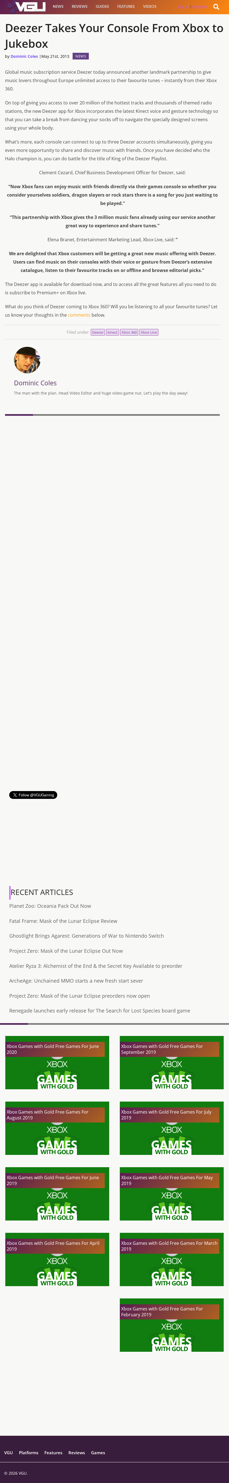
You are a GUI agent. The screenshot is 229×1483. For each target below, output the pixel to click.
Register (200, 6)
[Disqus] (112, 494)
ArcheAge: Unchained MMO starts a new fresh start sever (76, 980)
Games (98, 1452)
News (58, 7)
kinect (113, 332)
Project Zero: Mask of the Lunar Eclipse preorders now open (79, 995)
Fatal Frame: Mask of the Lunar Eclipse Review (63, 921)
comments (79, 315)
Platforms (28, 1452)
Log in (183, 6)
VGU (8, 1452)
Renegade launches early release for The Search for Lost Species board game (99, 1010)
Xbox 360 (129, 332)
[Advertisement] (112, 752)
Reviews (79, 7)
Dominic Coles (24, 56)
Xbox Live (149, 332)
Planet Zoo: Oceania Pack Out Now (50, 905)
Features (126, 7)
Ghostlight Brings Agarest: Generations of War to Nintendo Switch (86, 935)
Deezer (98, 332)
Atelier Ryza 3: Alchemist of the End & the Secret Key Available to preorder (95, 966)
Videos (149, 7)
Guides (102, 7)
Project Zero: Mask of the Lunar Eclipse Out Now (66, 950)
